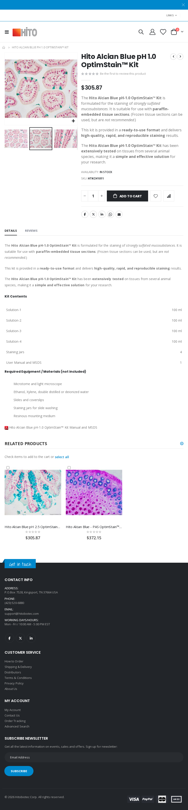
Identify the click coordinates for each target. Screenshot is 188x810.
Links (170, 15)
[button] (73, 121)
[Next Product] (180, 56)
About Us (11, 689)
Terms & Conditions (18, 678)
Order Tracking (15, 721)
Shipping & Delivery (18, 667)
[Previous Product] (173, 56)
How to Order (14, 661)
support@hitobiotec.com (22, 614)
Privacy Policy (14, 683)
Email (119, 214)
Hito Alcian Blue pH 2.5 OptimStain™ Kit (33, 526)
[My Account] (152, 32)
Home (4, 47)
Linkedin (31, 638)
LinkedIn (102, 214)
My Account (13, 710)
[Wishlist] (162, 32)
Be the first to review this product (123, 74)
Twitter (93, 214)
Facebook (84, 214)
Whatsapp (110, 214)
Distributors (13, 672)
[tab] (11, 230)
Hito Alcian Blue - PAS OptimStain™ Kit (94, 526)
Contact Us (12, 715)
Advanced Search (17, 726)
